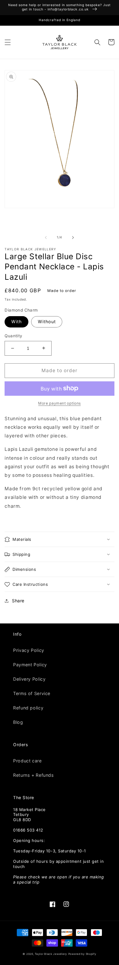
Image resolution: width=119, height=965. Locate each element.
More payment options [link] (59, 403)
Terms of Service (31, 693)
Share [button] (18, 600)
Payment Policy (30, 664)
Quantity (13, 335)
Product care (27, 760)
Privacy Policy (28, 650)
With (16, 321)
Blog (18, 722)
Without (47, 321)
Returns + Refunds (33, 775)
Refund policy (28, 707)
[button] (8, 42)
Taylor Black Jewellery (51, 954)
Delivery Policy (29, 679)
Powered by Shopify (82, 954)
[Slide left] (45, 237)
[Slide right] (73, 237)
